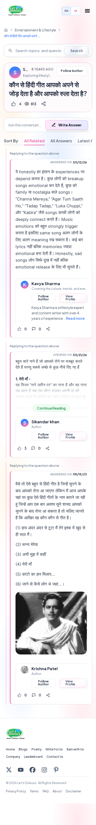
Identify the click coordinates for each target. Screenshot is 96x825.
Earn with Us (75, 749)
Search (76, 50)
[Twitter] (9, 770)
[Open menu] (87, 10)
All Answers (61, 140)
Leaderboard (33, 756)
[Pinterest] (56, 770)
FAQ (46, 791)
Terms (34, 791)
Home (10, 749)
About (57, 791)
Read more (75, 318)
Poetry (37, 749)
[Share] (43, 103)
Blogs (23, 749)
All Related (34, 140)
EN (66, 10)
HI (75, 10)
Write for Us (54, 749)
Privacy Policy (16, 791)
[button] (48, 125)
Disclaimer (73, 791)
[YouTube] (21, 770)
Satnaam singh (25, 69)
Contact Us (55, 756)
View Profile (70, 297)
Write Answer (70, 125)
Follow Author (72, 71)
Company (13, 756)
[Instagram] (44, 770)
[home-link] (6, 30)
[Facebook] (32, 770)
